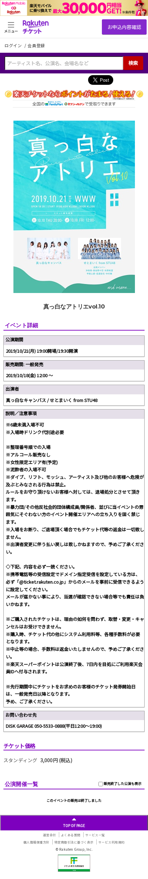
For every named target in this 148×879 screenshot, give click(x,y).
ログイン (13, 45)
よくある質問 (71, 835)
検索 (133, 62)
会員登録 (36, 45)
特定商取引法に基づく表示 (74, 842)
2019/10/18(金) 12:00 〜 (29, 375)
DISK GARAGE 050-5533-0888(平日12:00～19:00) (54, 726)
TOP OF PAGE (74, 825)
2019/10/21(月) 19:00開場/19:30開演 (42, 350)
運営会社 (49, 835)
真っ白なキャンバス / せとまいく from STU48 (51, 400)
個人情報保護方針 (36, 842)
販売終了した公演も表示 (122, 783)
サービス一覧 (95, 835)
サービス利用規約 (111, 842)
